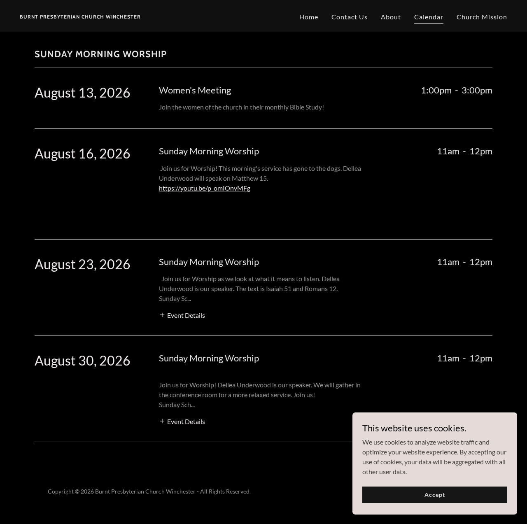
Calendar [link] (428, 17)
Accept (434, 494)
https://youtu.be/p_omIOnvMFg (204, 188)
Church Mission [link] (482, 17)
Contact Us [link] (349, 17)
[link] (80, 16)
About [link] (391, 17)
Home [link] (308, 17)
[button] (182, 314)
